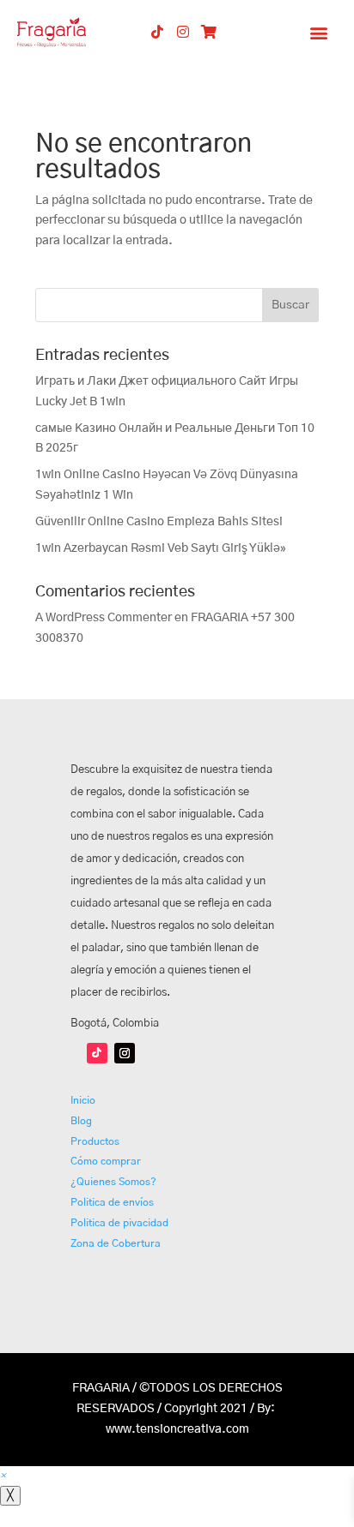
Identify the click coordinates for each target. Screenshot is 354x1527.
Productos (94, 1141)
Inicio (82, 1100)
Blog (81, 1121)
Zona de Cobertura (115, 1243)
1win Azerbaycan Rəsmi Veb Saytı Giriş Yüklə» (160, 548)
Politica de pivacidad (119, 1223)
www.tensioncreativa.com (177, 1429)
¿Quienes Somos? (113, 1182)
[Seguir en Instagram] (124, 1053)
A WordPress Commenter (103, 618)
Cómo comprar (105, 1161)
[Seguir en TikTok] (97, 1053)
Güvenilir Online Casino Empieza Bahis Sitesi (159, 522)
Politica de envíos (112, 1202)
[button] (319, 33)
